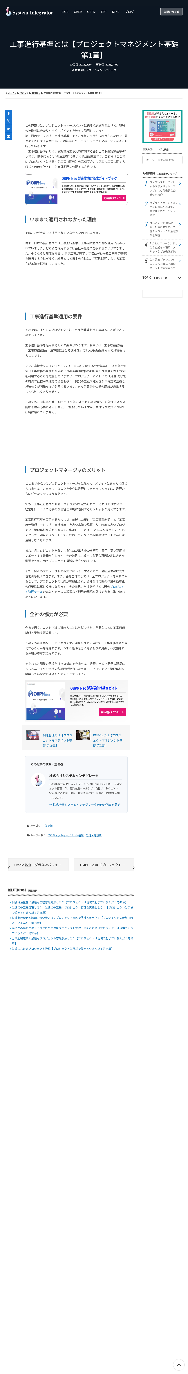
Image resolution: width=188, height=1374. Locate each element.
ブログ (22, 93)
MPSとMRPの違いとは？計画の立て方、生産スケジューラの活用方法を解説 (164, 229)
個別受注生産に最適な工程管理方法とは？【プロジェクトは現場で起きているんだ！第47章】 (70, 902)
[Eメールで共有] (8, 136)
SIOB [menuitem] (65, 11)
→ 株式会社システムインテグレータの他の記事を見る (84, 804)
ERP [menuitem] (103, 11)
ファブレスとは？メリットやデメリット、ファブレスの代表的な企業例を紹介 (163, 188)
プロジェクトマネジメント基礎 (66, 835)
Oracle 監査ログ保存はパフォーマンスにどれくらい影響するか (41, 864)
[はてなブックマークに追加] (8, 128)
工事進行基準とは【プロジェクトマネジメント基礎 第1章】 (73, 93)
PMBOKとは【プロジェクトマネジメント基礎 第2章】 (107, 864)
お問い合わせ (171, 11)
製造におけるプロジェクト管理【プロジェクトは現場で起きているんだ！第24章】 (63, 948)
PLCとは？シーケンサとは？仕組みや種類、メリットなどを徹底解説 (164, 247)
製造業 (35, 93)
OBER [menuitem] (78, 11)
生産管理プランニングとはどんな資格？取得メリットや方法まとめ (163, 264)
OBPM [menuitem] (91, 11)
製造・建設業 (94, 835)
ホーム (11, 93)
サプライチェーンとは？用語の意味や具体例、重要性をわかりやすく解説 (164, 209)
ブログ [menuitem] (129, 11)
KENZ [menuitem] (116, 11)
